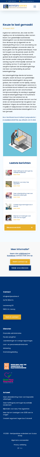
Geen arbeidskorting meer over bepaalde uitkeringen (18, 398)
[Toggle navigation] (34, 6)
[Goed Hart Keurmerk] (20, 378)
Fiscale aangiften (9, 337)
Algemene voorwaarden (20, 440)
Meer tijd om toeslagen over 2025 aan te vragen (18, 414)
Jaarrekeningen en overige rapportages (17, 341)
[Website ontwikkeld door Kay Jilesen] (20, 448)
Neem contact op (20, 262)
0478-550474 (8, 300)
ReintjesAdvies (15, 433)
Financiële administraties (12, 333)
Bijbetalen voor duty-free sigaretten (16, 409)
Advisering (7, 348)
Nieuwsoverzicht (14, 227)
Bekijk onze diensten (20, 268)
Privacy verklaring (20, 445)
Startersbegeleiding (10, 352)
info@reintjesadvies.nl (11, 296)
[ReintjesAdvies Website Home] (15, 6)
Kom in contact (12, 317)
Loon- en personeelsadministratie (15, 344)
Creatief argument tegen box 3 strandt (17, 418)
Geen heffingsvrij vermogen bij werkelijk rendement (17, 404)
